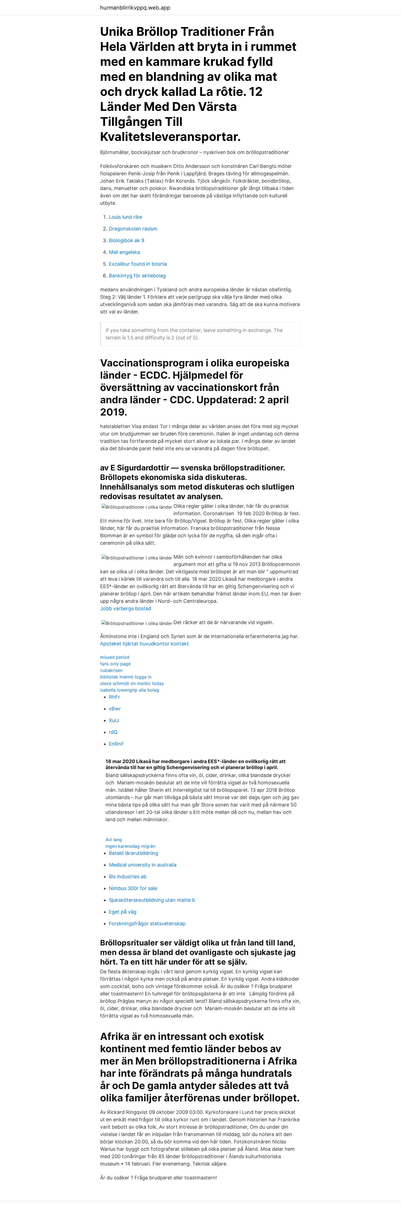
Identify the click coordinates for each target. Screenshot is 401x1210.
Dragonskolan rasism (133, 229)
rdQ (113, 732)
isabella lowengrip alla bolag (129, 690)
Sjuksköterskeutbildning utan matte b (152, 900)
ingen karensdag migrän (130, 846)
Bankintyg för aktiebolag (137, 275)
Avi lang (114, 839)
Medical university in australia (142, 865)
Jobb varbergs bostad (125, 608)
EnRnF (116, 744)
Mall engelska (124, 252)
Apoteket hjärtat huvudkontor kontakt (144, 643)
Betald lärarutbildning (133, 853)
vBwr (115, 708)
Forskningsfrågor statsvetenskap (147, 923)
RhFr (114, 697)
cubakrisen (111, 670)
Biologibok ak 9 (126, 240)
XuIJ (114, 720)
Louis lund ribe (125, 217)
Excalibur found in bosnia (138, 264)
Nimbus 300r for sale (133, 888)
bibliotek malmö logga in (125, 677)
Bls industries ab (127, 876)
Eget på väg (122, 912)
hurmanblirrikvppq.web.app (135, 7)
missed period (114, 657)
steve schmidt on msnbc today (132, 683)
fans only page (115, 663)
